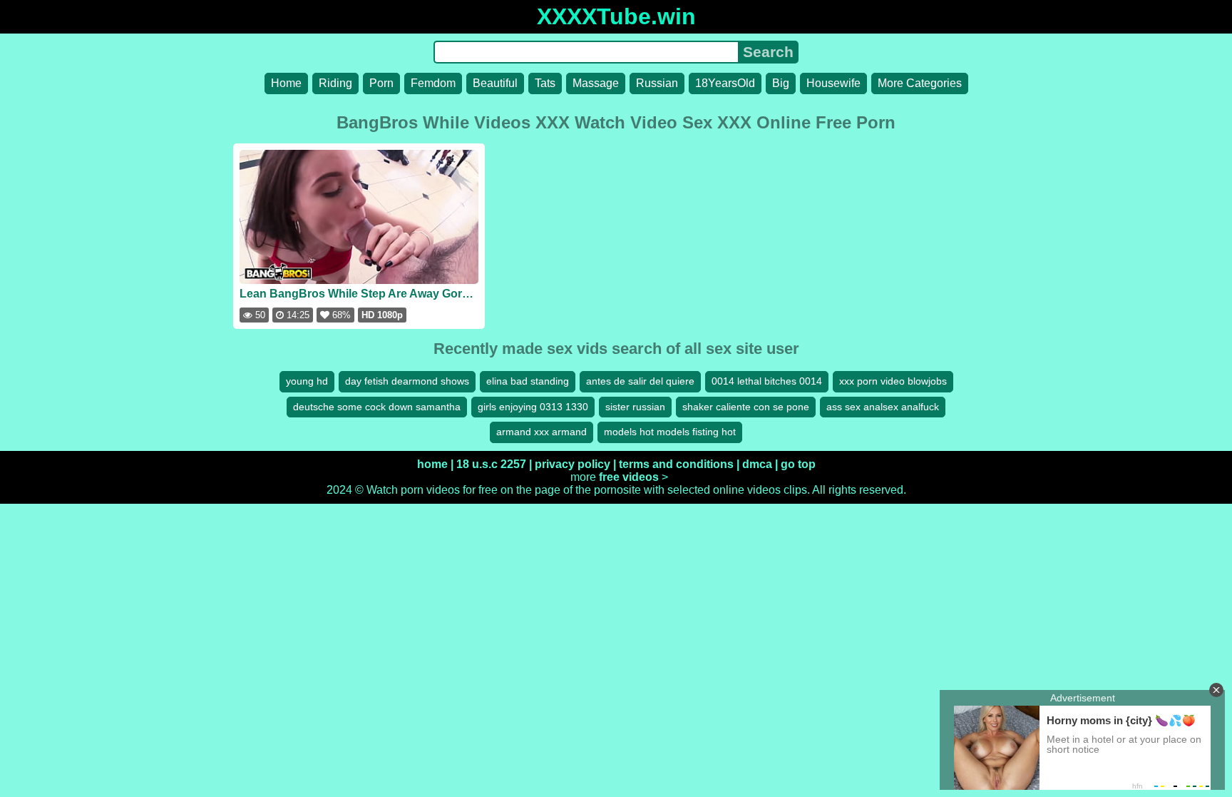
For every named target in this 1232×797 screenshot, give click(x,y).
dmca (757, 464)
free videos (629, 477)
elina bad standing (527, 381)
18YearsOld (725, 83)
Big (780, 83)
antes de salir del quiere (640, 381)
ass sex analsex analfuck (882, 406)
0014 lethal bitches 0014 (767, 381)
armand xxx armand (541, 431)
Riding (335, 83)
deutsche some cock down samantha (377, 406)
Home (286, 83)
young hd (307, 381)
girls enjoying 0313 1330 (533, 406)
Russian (657, 83)
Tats (545, 83)
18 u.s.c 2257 (491, 464)
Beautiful (495, 83)
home (432, 464)
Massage (596, 83)
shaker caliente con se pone (745, 406)
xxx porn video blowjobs (893, 381)
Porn (381, 83)
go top (798, 464)
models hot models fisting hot (670, 431)
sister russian (635, 406)
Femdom (433, 83)
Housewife (833, 83)
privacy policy (572, 464)
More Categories (920, 83)
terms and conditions (676, 464)
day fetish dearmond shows (407, 381)
